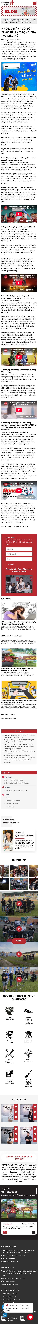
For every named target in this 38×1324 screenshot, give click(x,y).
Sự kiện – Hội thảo (12, 804)
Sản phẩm (8, 777)
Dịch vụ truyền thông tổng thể (16, 790)
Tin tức (7, 795)
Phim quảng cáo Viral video (12, 1300)
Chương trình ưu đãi (13, 801)
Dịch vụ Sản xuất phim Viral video (17, 783)
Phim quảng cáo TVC (10, 1294)
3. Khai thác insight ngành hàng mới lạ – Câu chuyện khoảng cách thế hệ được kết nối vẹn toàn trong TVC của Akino (19, 746)
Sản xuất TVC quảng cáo (14, 780)
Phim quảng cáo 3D (9, 1297)
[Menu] (35, 3)
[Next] (35, 840)
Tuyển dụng (14, 20)
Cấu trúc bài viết (19, 731)
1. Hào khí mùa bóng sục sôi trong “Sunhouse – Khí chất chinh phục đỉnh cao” (19, 736)
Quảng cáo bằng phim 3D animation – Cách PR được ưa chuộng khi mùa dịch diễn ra (18, 1227)
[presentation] (1, 877)
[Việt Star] (8, 3)
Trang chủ (5, 20)
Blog (7, 798)
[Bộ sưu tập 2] (19, 884)
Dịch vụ (7, 787)
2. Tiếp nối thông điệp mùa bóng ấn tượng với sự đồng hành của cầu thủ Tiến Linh (19, 741)
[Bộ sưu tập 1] (19, 871)
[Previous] (3, 840)
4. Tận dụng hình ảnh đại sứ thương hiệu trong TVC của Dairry (19, 752)
